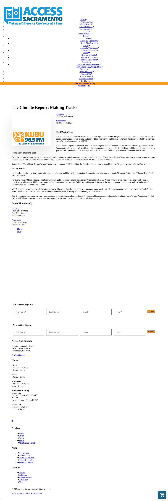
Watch (83, 19)
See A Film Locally (89, 43)
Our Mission (24, 453)
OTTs (86, 31)
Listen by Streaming (88, 41)
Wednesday (61, 121)
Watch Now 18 (86, 24)
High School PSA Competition (88, 67)
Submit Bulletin (25, 477)
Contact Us (86, 74)
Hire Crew (23, 480)
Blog (21, 482)
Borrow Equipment (89, 50)
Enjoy (85, 36)
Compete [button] (86, 62)
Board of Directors (26, 458)
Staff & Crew (24, 455)
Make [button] (85, 53)
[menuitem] (84, 25)
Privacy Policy (18, 493)
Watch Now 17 (86, 22)
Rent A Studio (86, 76)
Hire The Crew (86, 81)
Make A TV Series (88, 57)
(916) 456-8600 (18, 355)
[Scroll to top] (2, 498)
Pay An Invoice (86, 71)
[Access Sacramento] (84, 8)
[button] (28, 145)
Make (21, 440)
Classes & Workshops (89, 48)
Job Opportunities (26, 462)
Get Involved (83, 34)
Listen (21, 436)
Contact (83, 69)
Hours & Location (26, 460)
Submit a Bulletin (86, 79)
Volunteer (23, 475)
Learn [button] (85, 45)
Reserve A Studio (88, 55)
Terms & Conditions (33, 493)
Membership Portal (27, 443)
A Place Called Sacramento (88, 64)
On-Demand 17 (86, 26)
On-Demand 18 (86, 29)
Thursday (60, 114)
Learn (21, 438)
